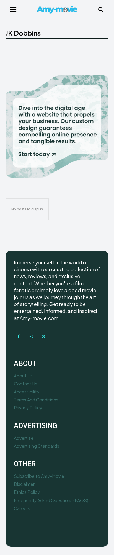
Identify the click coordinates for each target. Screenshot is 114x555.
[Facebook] (19, 336)
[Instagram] (31, 336)
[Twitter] (43, 336)
